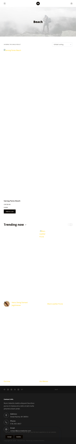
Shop (56, 389)
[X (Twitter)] (8, 389)
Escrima (7, 381)
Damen (6, 207)
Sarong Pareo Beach (12, 201)
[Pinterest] (15, 389)
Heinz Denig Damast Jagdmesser (20, 303)
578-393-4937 (15, 424)
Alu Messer (43, 381)
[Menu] (5, 3)
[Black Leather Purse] (42, 304)
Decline (18, 437)
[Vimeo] (22, 389)
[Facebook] (4, 389)
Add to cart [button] (10, 211)
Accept (9, 437)
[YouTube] (18, 389)
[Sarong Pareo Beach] (14, 123)
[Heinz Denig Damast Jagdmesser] (7, 304)
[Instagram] (11, 389)
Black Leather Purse (55, 304)
